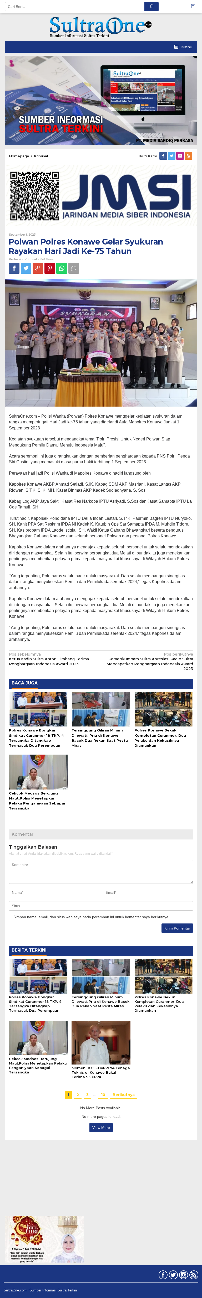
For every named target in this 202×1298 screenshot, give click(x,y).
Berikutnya (124, 1094)
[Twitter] (172, 156)
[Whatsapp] (61, 268)
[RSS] (189, 156)
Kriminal (31, 259)
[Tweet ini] (26, 268)
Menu (186, 47)
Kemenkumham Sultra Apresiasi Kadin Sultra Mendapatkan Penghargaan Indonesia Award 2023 (150, 661)
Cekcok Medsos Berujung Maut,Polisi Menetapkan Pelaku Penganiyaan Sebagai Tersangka (38, 1065)
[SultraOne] (101, 26)
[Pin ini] (49, 268)
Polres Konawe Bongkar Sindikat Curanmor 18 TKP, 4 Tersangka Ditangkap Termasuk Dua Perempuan (35, 1004)
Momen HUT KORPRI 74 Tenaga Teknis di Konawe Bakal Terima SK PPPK (101, 1072)
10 (103, 1094)
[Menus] (195, 6)
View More (101, 1127)
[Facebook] (163, 156)
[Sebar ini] (14, 268)
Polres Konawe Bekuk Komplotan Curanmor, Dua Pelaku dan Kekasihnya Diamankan (159, 1004)
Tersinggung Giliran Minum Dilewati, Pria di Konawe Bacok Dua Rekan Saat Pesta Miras (100, 1001)
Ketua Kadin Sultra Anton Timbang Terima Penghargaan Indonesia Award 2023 (49, 659)
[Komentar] (73, 268)
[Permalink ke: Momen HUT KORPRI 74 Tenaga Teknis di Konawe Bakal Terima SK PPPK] (101, 1042)
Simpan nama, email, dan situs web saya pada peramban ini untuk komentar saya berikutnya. (91, 917)
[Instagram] (180, 156)
